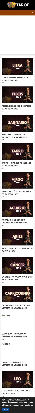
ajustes (30, 405)
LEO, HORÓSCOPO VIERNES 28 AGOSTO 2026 (16, 392)
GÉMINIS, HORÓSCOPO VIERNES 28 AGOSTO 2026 (14, 363)
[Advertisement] (17, 34)
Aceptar (6, 409)
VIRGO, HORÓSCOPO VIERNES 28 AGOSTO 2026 (16, 192)
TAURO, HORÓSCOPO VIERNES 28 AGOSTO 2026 (16, 164)
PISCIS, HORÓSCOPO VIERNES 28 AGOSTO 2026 (16, 107)
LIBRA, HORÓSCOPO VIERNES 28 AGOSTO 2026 (16, 78)
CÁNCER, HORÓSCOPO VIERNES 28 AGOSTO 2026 (17, 278)
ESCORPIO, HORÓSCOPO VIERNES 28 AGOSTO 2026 (14, 335)
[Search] (33, 13)
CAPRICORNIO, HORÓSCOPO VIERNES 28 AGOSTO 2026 (16, 306)
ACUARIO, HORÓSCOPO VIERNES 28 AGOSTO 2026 (14, 221)
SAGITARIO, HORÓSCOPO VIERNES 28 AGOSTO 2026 (14, 135)
